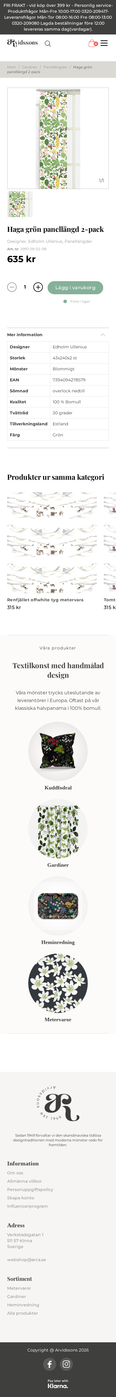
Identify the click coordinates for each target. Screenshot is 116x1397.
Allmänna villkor (24, 1181)
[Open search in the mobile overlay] (48, 43)
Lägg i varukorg (75, 287)
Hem (11, 67)
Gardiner (29, 67)
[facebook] (49, 1364)
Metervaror (19, 1288)
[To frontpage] (22, 43)
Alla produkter (22, 1313)
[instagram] (66, 1364)
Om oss (15, 1173)
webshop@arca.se (26, 1259)
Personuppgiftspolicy (30, 1189)
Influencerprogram (27, 1206)
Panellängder (55, 67)
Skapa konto (20, 1198)
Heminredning (23, 1305)
